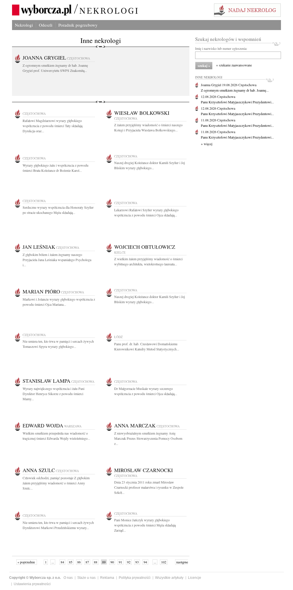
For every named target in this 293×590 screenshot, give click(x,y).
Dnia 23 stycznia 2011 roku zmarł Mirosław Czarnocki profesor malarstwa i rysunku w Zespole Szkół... (148, 487)
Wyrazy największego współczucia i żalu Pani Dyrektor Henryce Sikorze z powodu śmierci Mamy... (53, 393)
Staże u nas (86, 578)
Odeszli (45, 25)
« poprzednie (26, 562)
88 (95, 562)
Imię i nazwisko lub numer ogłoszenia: (221, 48)
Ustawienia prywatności (32, 584)
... (53, 562)
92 (128, 562)
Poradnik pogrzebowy (78, 25)
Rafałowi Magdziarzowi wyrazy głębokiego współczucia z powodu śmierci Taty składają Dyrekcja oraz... (52, 125)
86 (79, 562)
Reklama (107, 578)
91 (120, 562)
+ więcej (206, 143)
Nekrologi (24, 25)
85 (70, 562)
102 (163, 562)
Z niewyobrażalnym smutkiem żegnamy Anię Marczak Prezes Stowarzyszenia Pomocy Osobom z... (148, 438)
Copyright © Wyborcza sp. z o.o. (35, 578)
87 (87, 562)
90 (112, 562)
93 (137, 562)
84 (62, 562)
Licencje (194, 578)
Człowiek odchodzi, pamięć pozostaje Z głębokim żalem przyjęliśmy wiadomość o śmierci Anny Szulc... (56, 482)
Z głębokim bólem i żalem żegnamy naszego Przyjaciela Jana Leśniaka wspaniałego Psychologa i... (57, 259)
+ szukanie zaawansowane (234, 65)
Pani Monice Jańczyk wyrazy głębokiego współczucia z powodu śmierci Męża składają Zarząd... (145, 525)
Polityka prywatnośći (135, 578)
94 (145, 562)
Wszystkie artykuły (169, 578)
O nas (68, 578)
